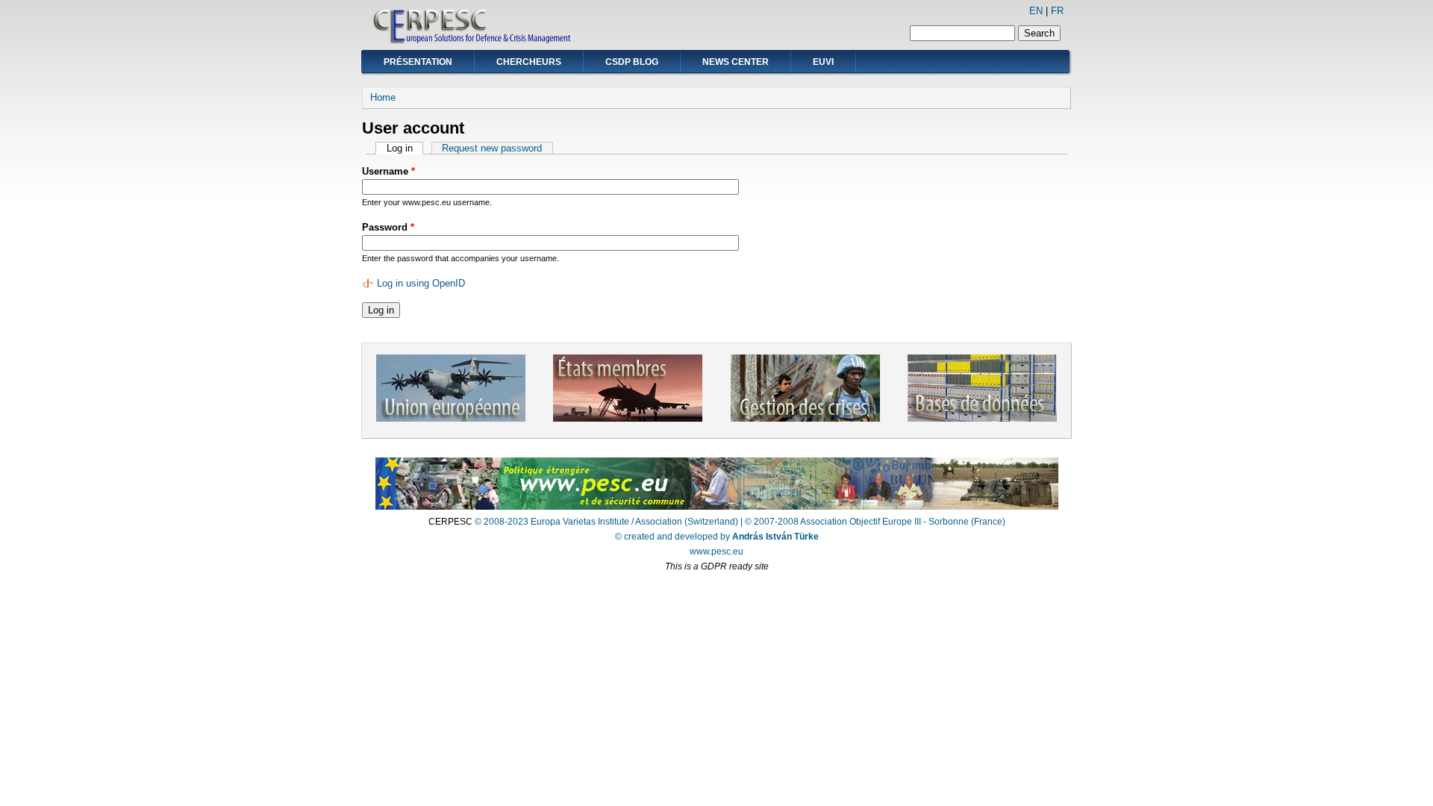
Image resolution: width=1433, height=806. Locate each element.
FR (1057, 10)
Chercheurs (528, 62)
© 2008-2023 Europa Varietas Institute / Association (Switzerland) (606, 521)
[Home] (473, 41)
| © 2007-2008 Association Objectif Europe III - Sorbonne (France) (872, 521)
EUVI (823, 62)
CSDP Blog (631, 62)
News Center (735, 62)
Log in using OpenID (421, 283)
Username (388, 171)
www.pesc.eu (716, 551)
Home (383, 97)
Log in (405, 148)
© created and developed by (717, 536)
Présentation (418, 62)
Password (388, 227)
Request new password (492, 148)
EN (1036, 10)
